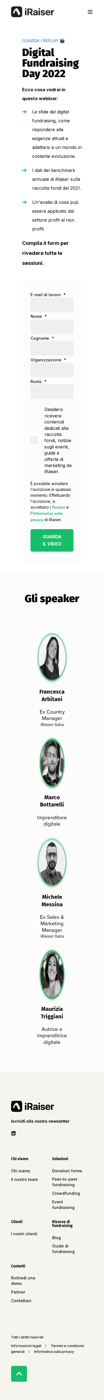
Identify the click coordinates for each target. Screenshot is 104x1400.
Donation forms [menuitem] (67, 1170)
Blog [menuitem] (56, 1237)
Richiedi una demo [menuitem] (23, 1280)
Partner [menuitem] (18, 1292)
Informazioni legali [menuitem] (26, 1346)
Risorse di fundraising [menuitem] (62, 1224)
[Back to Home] (32, 11)
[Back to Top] (19, 1374)
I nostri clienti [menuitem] (24, 1233)
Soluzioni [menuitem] (60, 1159)
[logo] (32, 1106)
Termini (58, 507)
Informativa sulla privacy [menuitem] (54, 1352)
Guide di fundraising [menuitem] (63, 1249)
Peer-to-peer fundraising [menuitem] (64, 1182)
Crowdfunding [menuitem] (66, 1193)
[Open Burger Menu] (90, 12)
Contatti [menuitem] (18, 1266)
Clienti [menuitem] (16, 1222)
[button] (41, 1121)
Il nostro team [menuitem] (24, 1179)
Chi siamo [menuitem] (19, 1159)
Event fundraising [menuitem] (63, 1204)
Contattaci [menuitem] (21, 1300)
